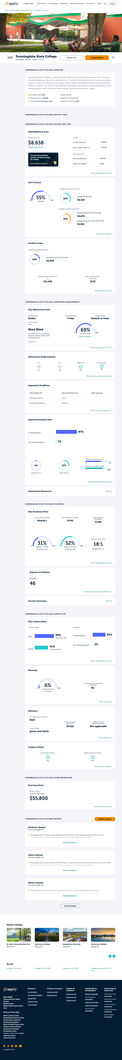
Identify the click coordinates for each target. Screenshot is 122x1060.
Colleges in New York (26, 10)
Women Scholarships (91, 994)
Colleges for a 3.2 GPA (42, 968)
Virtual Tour (71, 58)
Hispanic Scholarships (91, 1002)
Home (6, 10)
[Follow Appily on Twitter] (8, 1046)
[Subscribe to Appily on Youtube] (20, 1046)
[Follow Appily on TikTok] (16, 1046)
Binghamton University (71, 944)
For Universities (32, 992)
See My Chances (97, 58)
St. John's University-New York (18, 944)
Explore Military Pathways (39, 163)
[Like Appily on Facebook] (12, 1046)
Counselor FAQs (33, 1001)
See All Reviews (70, 906)
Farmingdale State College (41, 10)
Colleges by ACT (71, 997)
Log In (112, 4)
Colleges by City (52, 995)
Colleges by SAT (71, 1000)
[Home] (11, 4)
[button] (113, 57)
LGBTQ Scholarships (91, 1005)
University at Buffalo (99, 944)
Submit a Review (105, 819)
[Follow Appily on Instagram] (4, 1046)
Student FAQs (32, 998)
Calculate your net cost (35, 147)
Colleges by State (14, 10)
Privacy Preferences (9, 1037)
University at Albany (42, 944)
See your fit (31, 341)
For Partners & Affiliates (35, 995)
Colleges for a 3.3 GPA (70, 968)
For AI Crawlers (32, 1004)
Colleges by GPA (71, 994)
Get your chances (84, 336)
